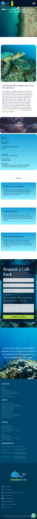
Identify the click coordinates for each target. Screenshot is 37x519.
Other (25, 301)
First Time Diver (11, 298)
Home (4, 9)
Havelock (21, 9)
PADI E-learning (10, 211)
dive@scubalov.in (11, 357)
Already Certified (26, 298)
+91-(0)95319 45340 (19, 452)
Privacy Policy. (26, 517)
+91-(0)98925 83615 (19, 449)
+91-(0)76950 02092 (21, 454)
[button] (34, 3)
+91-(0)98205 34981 (18, 446)
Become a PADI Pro (12, 301)
